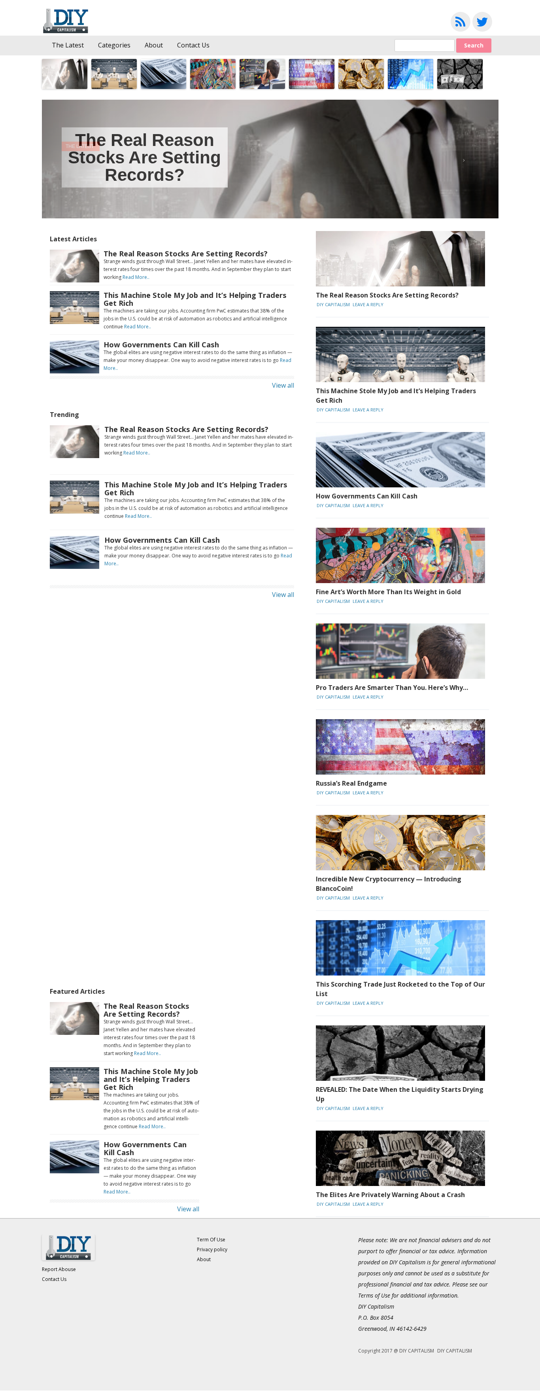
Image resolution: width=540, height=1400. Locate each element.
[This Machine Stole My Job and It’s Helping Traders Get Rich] (74, 321)
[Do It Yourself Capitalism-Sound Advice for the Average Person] (69, 31)
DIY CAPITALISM (333, 304)
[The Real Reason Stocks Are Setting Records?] (74, 280)
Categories (114, 45)
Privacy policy (212, 1249)
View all (283, 385)
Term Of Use (211, 1239)
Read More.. (136, 277)
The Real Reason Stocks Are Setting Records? (144, 157)
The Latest (68, 45)
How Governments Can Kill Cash (161, 345)
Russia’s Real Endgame (351, 783)
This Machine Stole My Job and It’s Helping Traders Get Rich (195, 299)
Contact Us (193, 45)
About (154, 45)
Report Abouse (59, 1269)
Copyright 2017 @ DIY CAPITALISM (396, 1350)
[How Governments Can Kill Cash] (74, 371)
